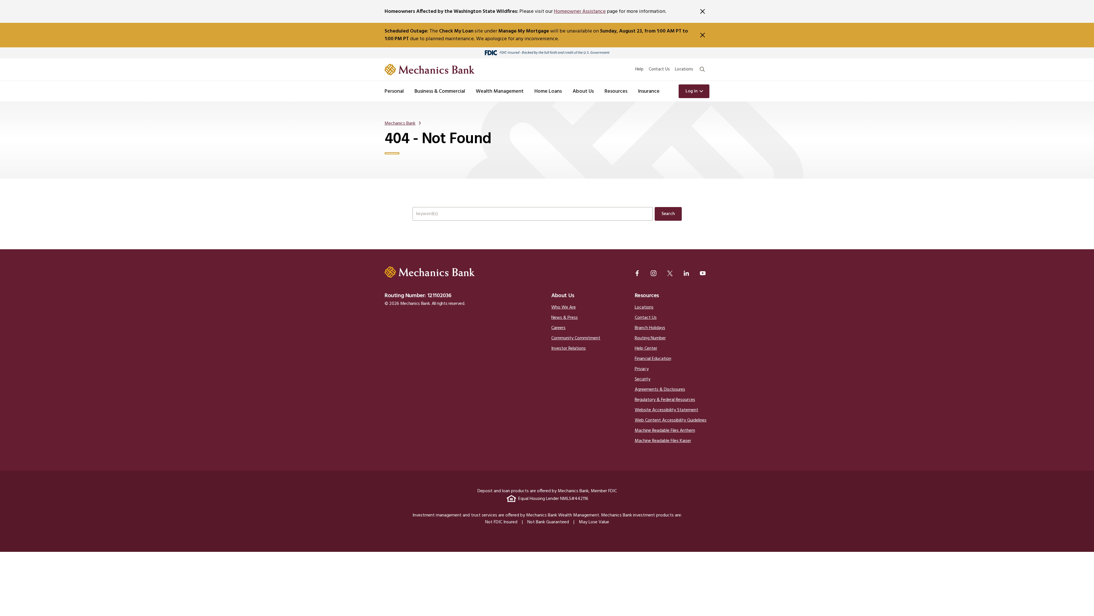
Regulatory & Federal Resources (665, 400)
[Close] (702, 11)
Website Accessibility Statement (666, 410)
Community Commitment (575, 338)
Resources (647, 295)
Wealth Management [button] (500, 91)
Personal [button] (394, 91)
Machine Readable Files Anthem (665, 430)
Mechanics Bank (400, 123)
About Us (562, 295)
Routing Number (650, 338)
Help (639, 69)
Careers (558, 328)
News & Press (564, 317)
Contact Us (659, 69)
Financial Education (653, 358)
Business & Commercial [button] (440, 91)
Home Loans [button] (548, 91)
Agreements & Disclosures (660, 389)
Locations (684, 69)
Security (642, 379)
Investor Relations (568, 348)
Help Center (646, 348)
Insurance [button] (649, 91)
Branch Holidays (650, 328)
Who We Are (563, 307)
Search (668, 214)
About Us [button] (583, 91)
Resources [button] (616, 91)
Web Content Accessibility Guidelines (671, 420)
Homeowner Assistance (580, 11)
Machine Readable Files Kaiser (663, 441)
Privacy (642, 369)
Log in (691, 91)
